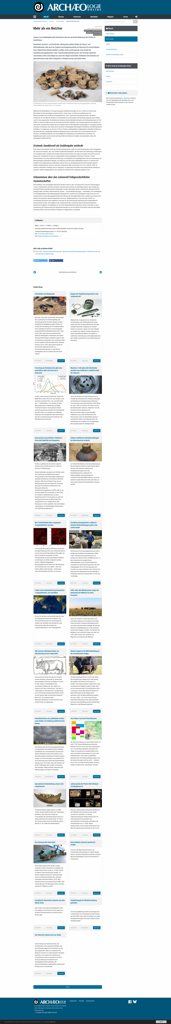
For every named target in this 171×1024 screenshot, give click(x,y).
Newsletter (127, 98)
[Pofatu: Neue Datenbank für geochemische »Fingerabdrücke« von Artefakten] (49, 604)
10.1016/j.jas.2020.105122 (45, 234)
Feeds (108, 44)
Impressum (73, 1001)
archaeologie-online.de (40, 21)
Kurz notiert (60, 21)
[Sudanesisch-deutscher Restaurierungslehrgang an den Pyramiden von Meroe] (101, 272)
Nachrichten (110, 34)
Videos (108, 76)
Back (67, 987)
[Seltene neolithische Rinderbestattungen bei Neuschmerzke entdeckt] (85, 452)
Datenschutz (90, 1001)
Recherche (77, 17)
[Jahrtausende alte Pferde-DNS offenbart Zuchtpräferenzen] (85, 798)
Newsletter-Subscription (118, 93)
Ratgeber (110, 17)
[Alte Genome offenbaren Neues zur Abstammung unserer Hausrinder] (49, 665)
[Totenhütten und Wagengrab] (49, 306)
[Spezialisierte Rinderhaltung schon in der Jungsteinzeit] (49, 798)
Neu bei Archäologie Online (114, 55)
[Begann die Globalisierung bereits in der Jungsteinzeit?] (85, 308)
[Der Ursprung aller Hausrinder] (49, 854)
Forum (125, 17)
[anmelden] (136, 16)
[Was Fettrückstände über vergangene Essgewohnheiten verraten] (49, 537)
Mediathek (94, 17)
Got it (161, 1022)
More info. (53, 1022)
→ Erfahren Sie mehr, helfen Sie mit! (45, 1012)
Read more (61, 360)
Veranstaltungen (111, 49)
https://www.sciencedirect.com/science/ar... (47, 236)
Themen (61, 17)
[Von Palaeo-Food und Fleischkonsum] (85, 730)
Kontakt (81, 1001)
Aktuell (46, 17)
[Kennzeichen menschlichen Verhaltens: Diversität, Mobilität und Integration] (49, 452)
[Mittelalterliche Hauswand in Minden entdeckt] (34, 272)
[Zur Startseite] (67, 7)
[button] (40, 260)
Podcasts (109, 82)
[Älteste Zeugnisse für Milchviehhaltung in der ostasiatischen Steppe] (85, 665)
